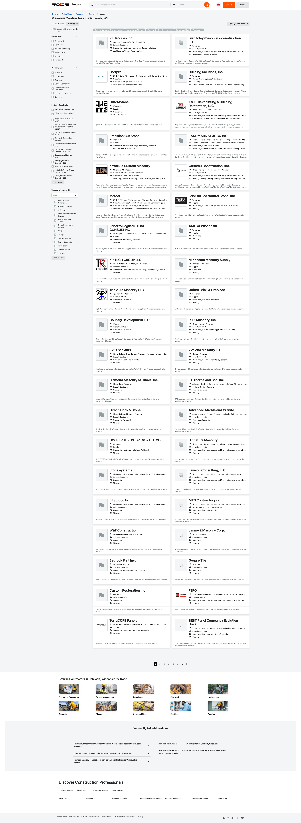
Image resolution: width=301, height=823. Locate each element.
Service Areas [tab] (118, 790)
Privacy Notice (94, 817)
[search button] (207, 5)
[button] (52, 41)
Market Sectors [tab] (82, 790)
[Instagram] (237, 818)
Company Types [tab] (67, 790)
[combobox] (190, 5)
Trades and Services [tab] (100, 790)
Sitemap (140, 817)
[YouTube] (242, 818)
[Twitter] (233, 818)
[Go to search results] (76, 195)
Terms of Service (106, 817)
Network (77, 4)
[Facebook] (228, 818)
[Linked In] (224, 818)
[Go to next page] (187, 664)
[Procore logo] (60, 4)
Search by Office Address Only (66, 30)
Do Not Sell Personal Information (125, 817)
